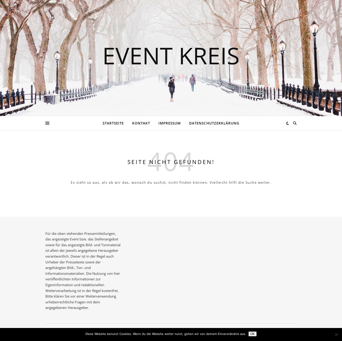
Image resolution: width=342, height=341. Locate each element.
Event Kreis (171, 55)
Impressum (169, 123)
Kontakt (141, 123)
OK (252, 334)
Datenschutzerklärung (214, 123)
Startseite (113, 123)
